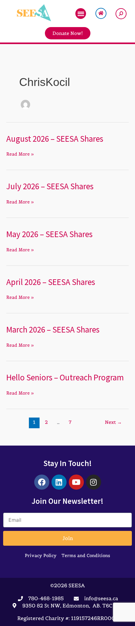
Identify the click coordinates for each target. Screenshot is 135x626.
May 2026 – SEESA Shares (49, 234)
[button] (80, 13)
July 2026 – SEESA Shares (50, 186)
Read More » (20, 154)
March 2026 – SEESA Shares (53, 329)
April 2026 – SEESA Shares (50, 281)
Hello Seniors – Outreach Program (65, 377)
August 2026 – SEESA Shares (54, 138)
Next (113, 422)
